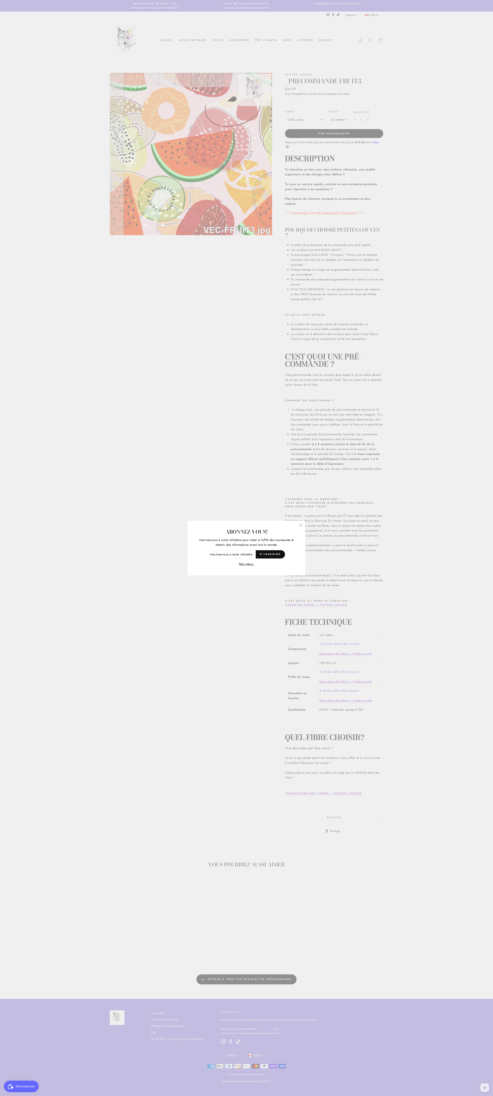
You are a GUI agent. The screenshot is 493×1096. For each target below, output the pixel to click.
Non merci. (246, 564)
